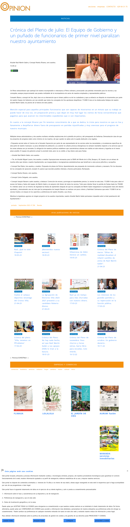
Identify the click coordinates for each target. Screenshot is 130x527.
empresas (101, 6)
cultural (66, 369)
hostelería (23, 369)
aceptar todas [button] (8, 521)
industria (39, 369)
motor (60, 369)
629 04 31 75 (122, 6)
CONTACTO (111, 6)
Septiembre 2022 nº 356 (27, 205)
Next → (29, 217)
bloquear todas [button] (39, 521)
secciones (92, 6)
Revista (39, 205)
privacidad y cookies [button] (102, 521)
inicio (73, 369)
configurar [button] (69, 521)
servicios (31, 369)
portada (14, 205)
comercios (14, 369)
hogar (46, 369)
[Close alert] (127, 470)
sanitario (53, 369)
